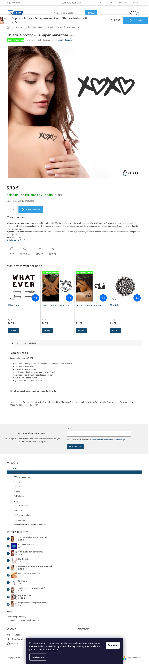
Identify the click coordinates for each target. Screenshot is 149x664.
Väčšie (17, 486)
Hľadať (91, 13)
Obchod (14, 468)
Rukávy (17, 491)
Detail (13, 330)
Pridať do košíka (32, 209)
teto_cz (14, 643)
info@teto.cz (16, 634)
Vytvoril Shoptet (135, 657)
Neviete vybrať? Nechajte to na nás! (29, 524)
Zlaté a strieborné (22, 505)
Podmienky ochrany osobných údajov (23, 620)
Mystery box (19, 520)
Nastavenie (38, 657)
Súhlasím (113, 645)
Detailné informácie (15, 240)
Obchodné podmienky (71, 3)
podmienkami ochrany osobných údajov (109, 439)
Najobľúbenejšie (21, 472)
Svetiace (18, 510)
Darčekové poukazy (22, 515)
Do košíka (137, 20)
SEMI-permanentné (22, 477)
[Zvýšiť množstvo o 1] (17, 208)
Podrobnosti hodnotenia (61, 40)
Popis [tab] (10, 343)
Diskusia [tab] (32, 343)
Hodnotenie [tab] (21, 343)
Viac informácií (50, 649)
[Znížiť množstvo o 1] (17, 211)
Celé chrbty (19, 496)
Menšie (17, 482)
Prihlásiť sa (75, 446)
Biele (16, 501)
